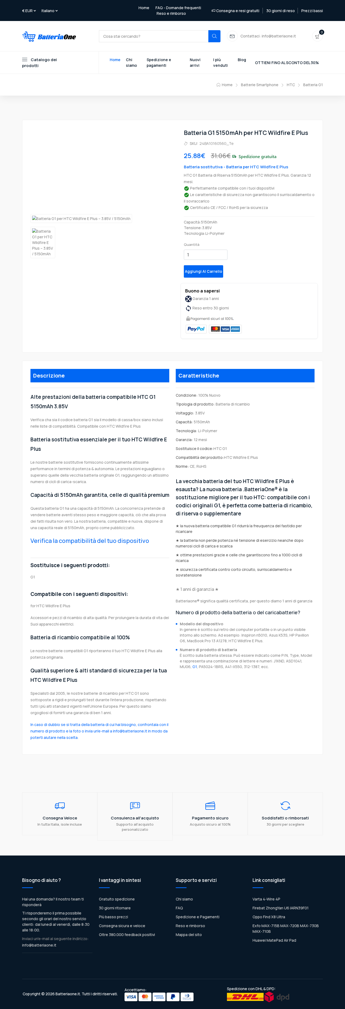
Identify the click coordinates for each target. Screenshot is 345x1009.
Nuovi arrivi (195, 62)
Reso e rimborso (171, 13)
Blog (242, 59)
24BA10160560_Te (216, 143)
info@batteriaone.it (39, 945)
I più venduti (220, 62)
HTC (291, 84)
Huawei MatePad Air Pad (274, 940)
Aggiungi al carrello (203, 271)
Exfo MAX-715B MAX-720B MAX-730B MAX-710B (286, 928)
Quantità (191, 244)
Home (144, 7)
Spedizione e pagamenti (159, 62)
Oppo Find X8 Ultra (269, 916)
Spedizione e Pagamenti (197, 916)
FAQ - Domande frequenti (178, 7)
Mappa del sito (189, 934)
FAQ (179, 907)
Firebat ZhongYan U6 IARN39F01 (281, 907)
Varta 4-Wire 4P (266, 899)
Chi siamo (131, 62)
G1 (194, 666)
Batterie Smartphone (259, 84)
